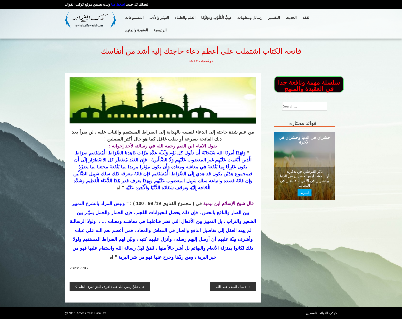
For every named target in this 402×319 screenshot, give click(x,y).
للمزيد (304, 193)
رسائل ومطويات (249, 17)
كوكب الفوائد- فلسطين (321, 313)
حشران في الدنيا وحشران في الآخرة (304, 140)
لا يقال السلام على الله (231, 287)
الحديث (291, 17)
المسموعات (134, 17)
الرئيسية (160, 30)
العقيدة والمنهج (136, 30)
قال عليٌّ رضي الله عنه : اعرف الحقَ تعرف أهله (111, 287)
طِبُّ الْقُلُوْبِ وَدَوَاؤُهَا (216, 17)
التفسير (274, 17)
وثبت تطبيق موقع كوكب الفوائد (95, 4)
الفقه (306, 17)
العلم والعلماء (185, 17)
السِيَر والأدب (159, 17)
